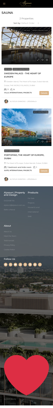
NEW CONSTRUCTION (12, 151)
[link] (26, 45)
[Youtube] (15, 264)
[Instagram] (10, 264)
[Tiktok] (20, 264)
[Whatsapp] (40, 264)
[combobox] (30, 23)
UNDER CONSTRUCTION (21, 69)
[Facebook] (5, 264)
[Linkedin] (30, 264)
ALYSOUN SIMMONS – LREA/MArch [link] (23, 101)
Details (44, 93)
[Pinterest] (35, 264)
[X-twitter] (25, 264)
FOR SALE (8, 69)
